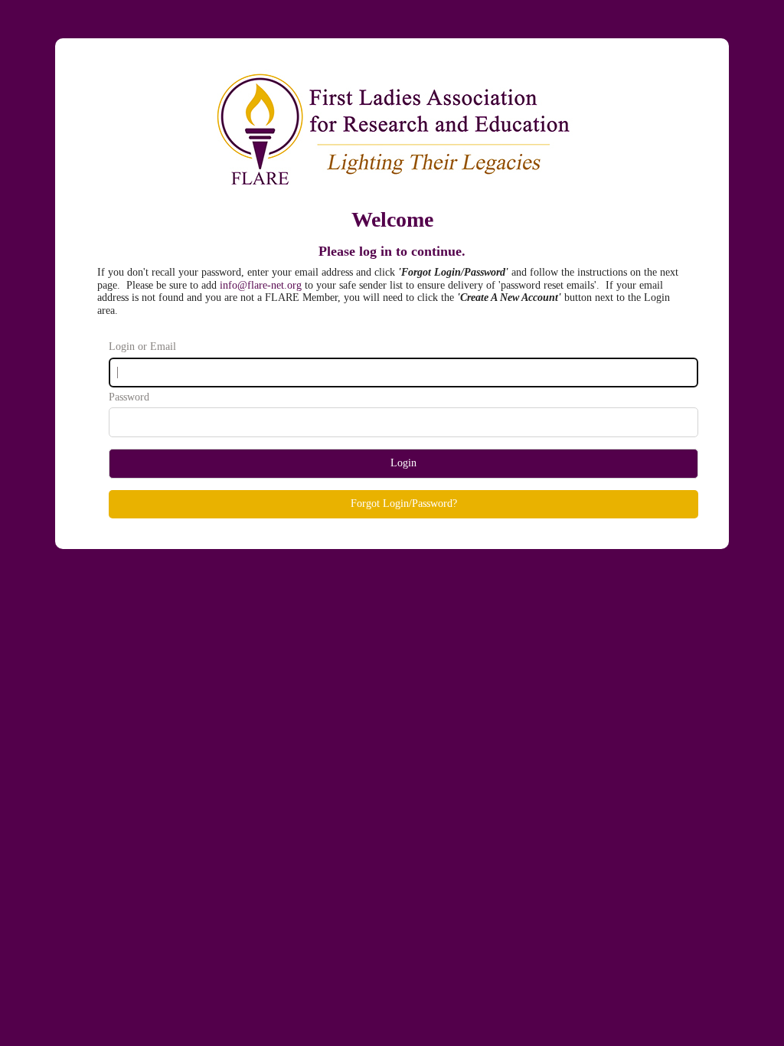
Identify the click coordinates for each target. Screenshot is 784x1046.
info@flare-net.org (261, 285)
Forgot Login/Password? (404, 503)
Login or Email (142, 346)
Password (129, 397)
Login (403, 463)
